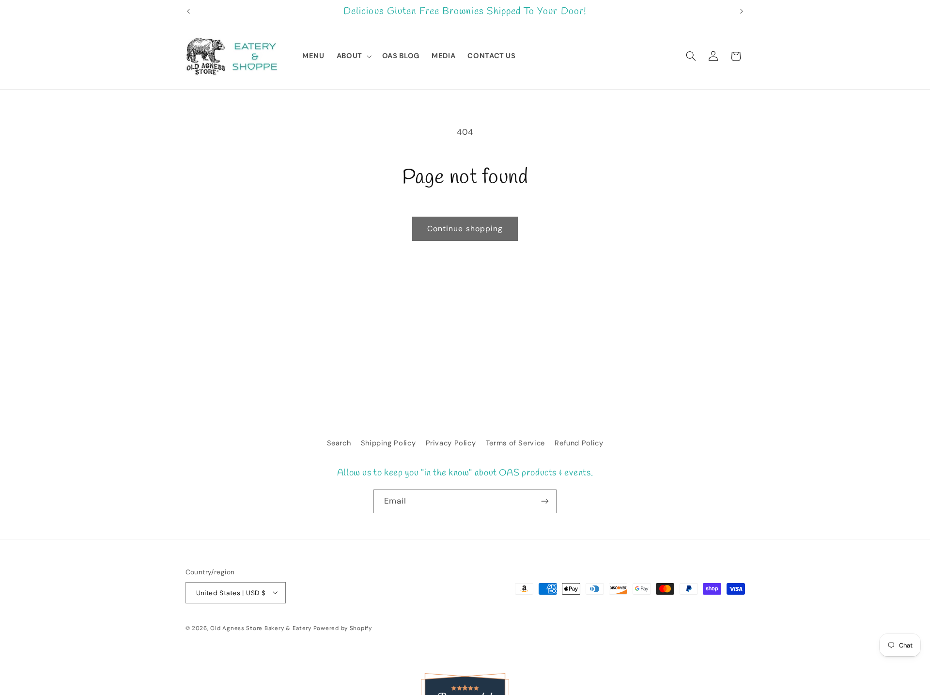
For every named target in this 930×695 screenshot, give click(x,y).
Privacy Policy (451, 443)
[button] (353, 56)
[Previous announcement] (188, 11)
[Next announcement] (741, 11)
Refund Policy (579, 443)
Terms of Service (515, 443)
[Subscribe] (545, 501)
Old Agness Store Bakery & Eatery (260, 628)
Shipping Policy (388, 443)
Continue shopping (465, 228)
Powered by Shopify (342, 628)
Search (339, 443)
